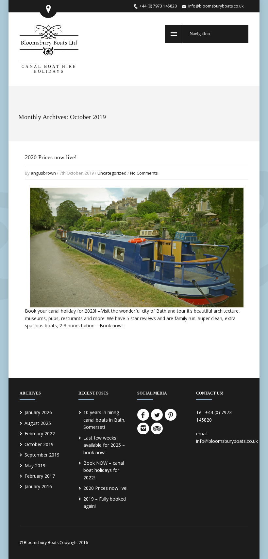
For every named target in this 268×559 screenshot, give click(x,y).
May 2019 (35, 465)
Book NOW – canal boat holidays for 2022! (103, 470)
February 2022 (40, 433)
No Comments (144, 173)
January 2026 (38, 412)
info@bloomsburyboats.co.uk (215, 6)
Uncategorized (111, 173)
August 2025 (38, 423)
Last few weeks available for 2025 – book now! (104, 445)
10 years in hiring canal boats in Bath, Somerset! (104, 419)
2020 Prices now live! (51, 157)
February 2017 (40, 476)
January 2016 (38, 486)
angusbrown (43, 173)
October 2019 (39, 444)
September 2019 (42, 455)
